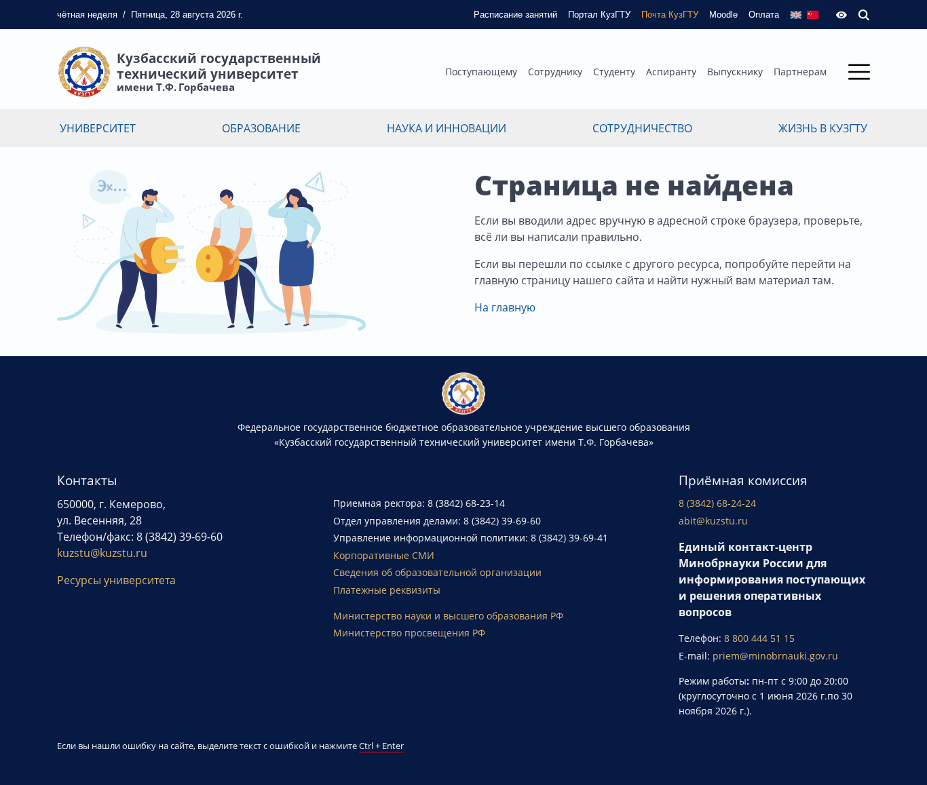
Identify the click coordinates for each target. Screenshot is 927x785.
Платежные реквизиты (386, 589)
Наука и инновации (446, 128)
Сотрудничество (642, 128)
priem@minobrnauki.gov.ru (775, 655)
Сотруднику (555, 71)
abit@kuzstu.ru (713, 520)
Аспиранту (671, 71)
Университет (98, 128)
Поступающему (481, 71)
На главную (504, 307)
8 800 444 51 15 (759, 638)
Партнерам (800, 71)
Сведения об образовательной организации (437, 572)
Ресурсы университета (116, 580)
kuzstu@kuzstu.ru (102, 552)
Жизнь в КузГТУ (822, 128)
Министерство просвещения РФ (409, 632)
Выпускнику (735, 71)
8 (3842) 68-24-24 (717, 503)
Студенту (614, 71)
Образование (261, 128)
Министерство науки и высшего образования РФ (448, 615)
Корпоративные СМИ (383, 555)
